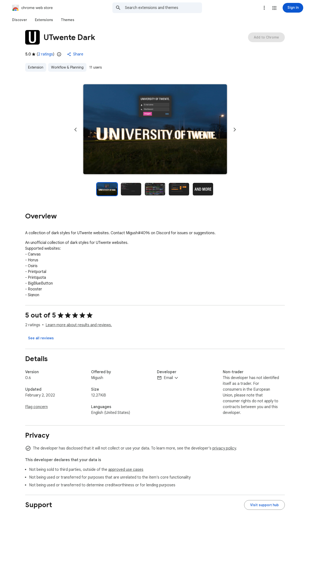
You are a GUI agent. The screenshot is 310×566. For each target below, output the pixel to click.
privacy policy (224, 448)
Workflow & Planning (67, 67)
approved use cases (125, 469)
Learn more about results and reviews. (79, 325)
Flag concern (36, 406)
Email (168, 377)
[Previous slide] (75, 129)
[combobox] (163, 8)
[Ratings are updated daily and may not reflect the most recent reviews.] (59, 54)
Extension (35, 67)
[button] (274, 8)
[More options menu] (264, 8)
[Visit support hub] (264, 505)
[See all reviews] (41, 338)
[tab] (19, 20)
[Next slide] (235, 129)
